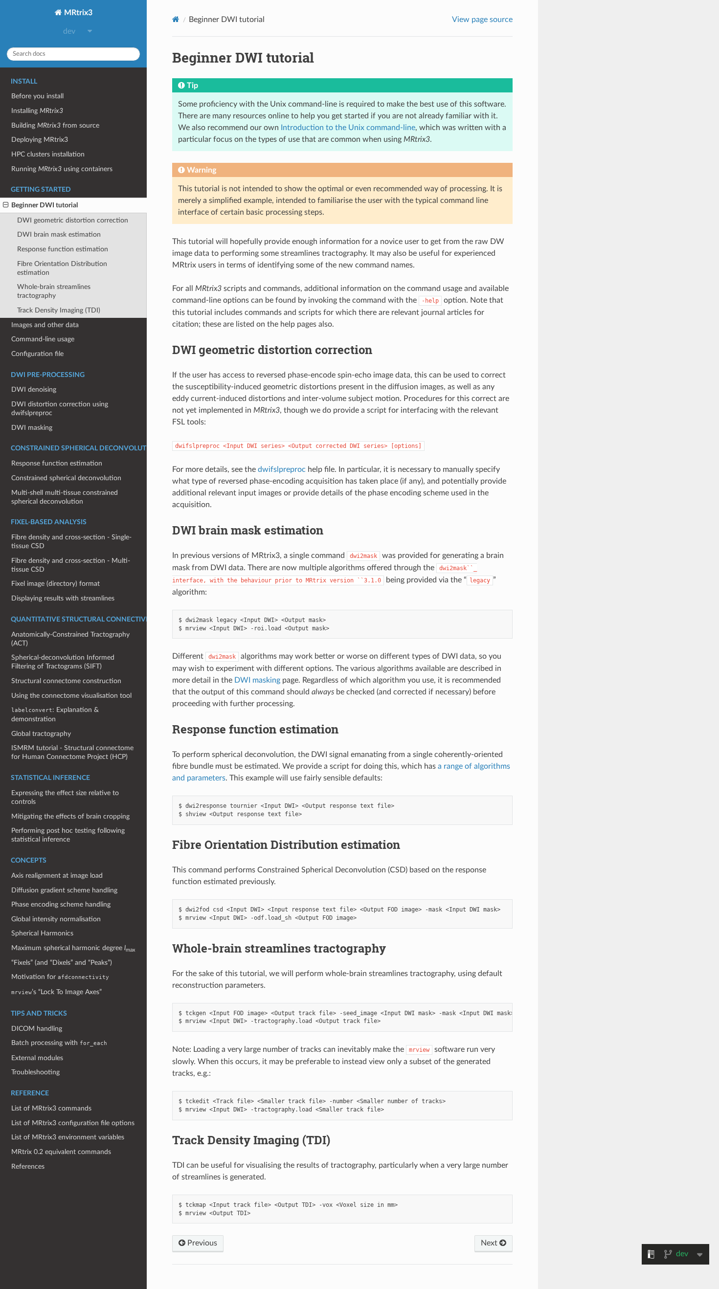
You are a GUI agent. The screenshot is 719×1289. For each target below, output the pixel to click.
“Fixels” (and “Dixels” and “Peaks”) (61, 962)
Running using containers (61, 169)
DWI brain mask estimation (59, 234)
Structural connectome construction (66, 681)
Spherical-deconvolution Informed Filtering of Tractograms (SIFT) (62, 662)
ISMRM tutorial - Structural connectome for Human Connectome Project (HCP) (72, 752)
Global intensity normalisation (56, 919)
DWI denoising (33, 389)
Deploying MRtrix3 (39, 139)
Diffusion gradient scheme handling (64, 890)
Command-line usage (42, 339)
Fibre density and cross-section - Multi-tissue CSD (70, 565)
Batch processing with (59, 1042)
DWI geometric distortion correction (72, 220)
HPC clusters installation (48, 154)
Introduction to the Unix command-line (348, 128)
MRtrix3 (77, 13)
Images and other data (45, 325)
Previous (201, 1243)
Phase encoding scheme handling (61, 904)
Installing (37, 110)
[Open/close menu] (5, 205)
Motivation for (60, 976)
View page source (482, 19)
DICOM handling (36, 1028)
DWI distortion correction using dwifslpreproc (59, 408)
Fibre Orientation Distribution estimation (62, 268)
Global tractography (41, 733)
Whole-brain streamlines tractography (53, 291)
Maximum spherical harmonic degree (73, 948)
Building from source (55, 125)
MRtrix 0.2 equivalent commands (61, 1152)
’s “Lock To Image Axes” (56, 992)
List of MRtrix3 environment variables (67, 1137)
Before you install (37, 96)
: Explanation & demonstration (55, 714)
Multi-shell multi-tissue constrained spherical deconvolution (64, 497)
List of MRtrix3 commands (51, 1108)
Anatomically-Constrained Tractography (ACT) (70, 639)
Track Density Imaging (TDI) (58, 310)
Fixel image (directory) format (55, 583)
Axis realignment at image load (57, 875)
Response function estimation (62, 249)
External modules (37, 1058)
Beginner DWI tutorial (44, 205)
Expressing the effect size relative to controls (65, 797)
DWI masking (31, 427)
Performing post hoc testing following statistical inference (68, 835)
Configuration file (37, 353)
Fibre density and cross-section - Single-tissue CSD (71, 541)
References (28, 1166)
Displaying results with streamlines (62, 598)
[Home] (176, 19)
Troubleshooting (35, 1072)
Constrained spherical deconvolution (66, 478)
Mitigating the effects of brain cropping (70, 816)
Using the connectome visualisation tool (71, 695)
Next (490, 1243)
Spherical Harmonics (42, 933)
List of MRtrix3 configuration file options (73, 1123)
